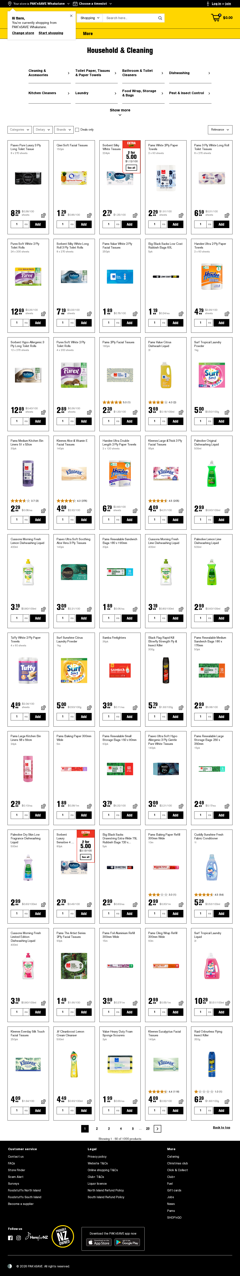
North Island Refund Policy (106, 1190)
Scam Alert (15, 1176)
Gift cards (174, 1190)
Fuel (170, 1183)
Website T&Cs (98, 1163)
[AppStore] (99, 1242)
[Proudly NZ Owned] (63, 1236)
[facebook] (10, 1238)
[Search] (160, 18)
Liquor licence (97, 1183)
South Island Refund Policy (106, 1197)
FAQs (11, 1163)
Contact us (16, 1156)
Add (38, 224)
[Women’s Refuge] (10, 1266)
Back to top (221, 1127)
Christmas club (177, 1163)
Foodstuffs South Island (24, 1197)
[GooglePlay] (127, 1242)
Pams (171, 1210)
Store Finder (16, 1170)
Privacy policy (97, 1156)
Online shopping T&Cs (103, 1170)
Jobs (170, 1197)
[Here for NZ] (36, 1236)
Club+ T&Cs (96, 1176)
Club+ (171, 1176)
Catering (173, 1156)
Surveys (13, 1183)
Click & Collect (177, 1170)
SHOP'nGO (174, 1217)
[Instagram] (18, 1238)
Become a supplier (21, 1203)
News (171, 1203)
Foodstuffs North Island (24, 1190)
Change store (23, 33)
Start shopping (51, 33)
